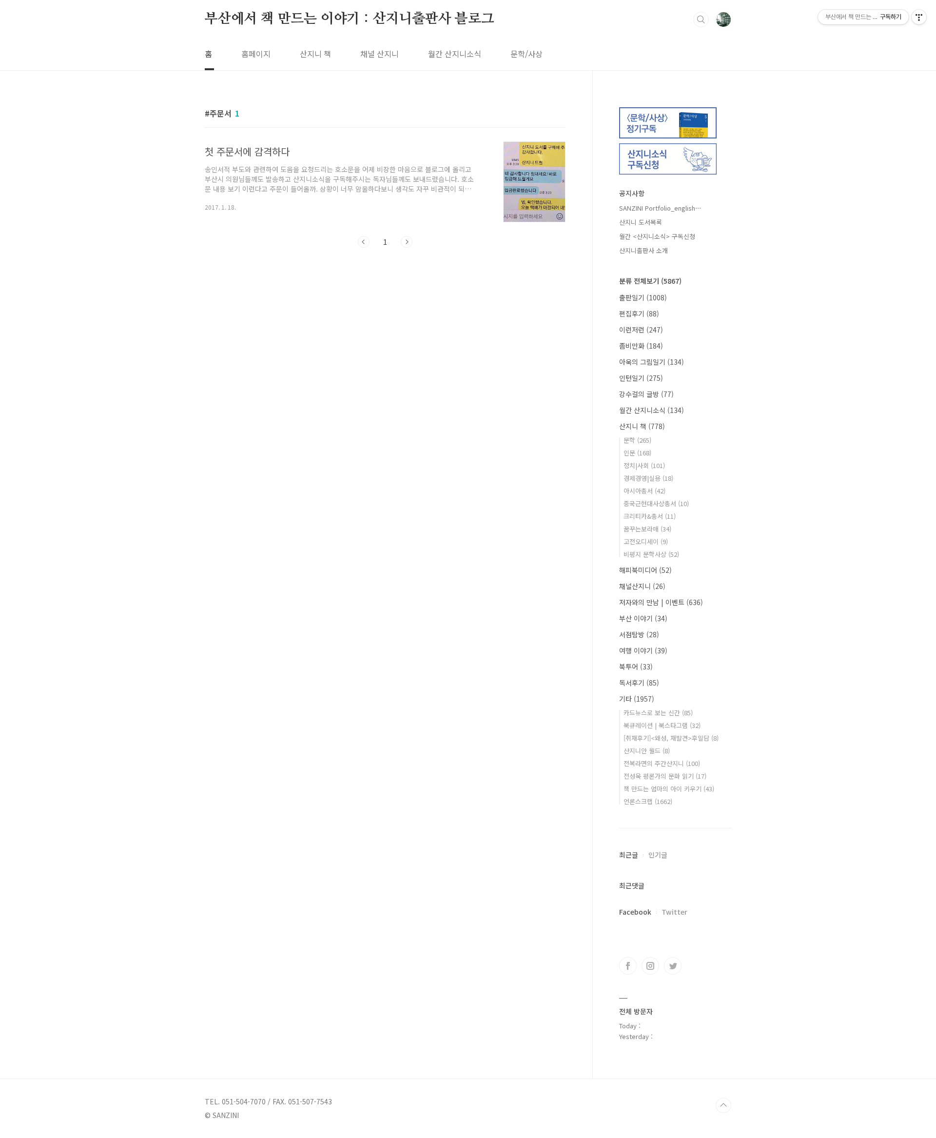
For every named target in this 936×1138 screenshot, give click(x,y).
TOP (723, 1105)
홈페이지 (256, 53)
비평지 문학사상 (651, 554)
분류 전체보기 (650, 281)
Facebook (635, 912)
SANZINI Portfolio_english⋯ (660, 208)
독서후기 (639, 682)
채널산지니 (642, 586)
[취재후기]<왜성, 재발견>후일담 (671, 738)
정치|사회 (644, 465)
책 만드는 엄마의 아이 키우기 (669, 788)
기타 (636, 699)
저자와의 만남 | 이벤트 (661, 602)
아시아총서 (644, 490)
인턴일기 (641, 378)
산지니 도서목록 (640, 222)
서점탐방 (639, 634)
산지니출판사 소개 (643, 250)
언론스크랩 (648, 801)
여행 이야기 (643, 650)
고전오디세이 (646, 541)
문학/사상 (526, 53)
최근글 (628, 855)
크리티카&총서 (650, 516)
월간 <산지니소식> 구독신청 (657, 236)
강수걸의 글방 (646, 394)
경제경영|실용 (648, 478)
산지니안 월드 (647, 750)
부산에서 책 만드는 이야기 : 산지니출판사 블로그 (349, 19)
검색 (701, 19)
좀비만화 (641, 346)
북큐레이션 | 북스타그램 (662, 725)
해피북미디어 (645, 570)
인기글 (657, 855)
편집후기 (639, 313)
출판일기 (643, 297)
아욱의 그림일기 (651, 362)
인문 (637, 452)
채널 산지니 (379, 53)
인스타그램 (650, 966)
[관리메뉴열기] (919, 17)
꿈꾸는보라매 (647, 528)
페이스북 (628, 966)
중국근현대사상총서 (656, 503)
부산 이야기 (643, 618)
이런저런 (641, 329)
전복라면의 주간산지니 (662, 763)
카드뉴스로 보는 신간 (658, 712)
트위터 (673, 966)
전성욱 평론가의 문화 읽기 (665, 776)
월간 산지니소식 (454, 53)
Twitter (674, 912)
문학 (637, 440)
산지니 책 (315, 53)
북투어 (636, 666)
